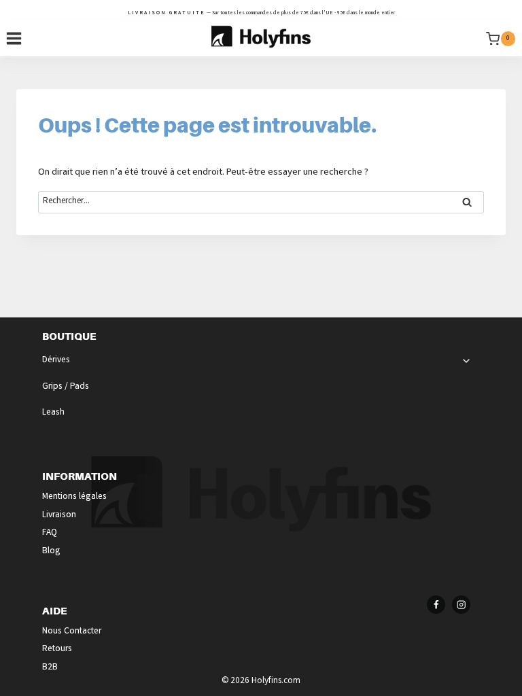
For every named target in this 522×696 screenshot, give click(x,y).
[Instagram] (461, 604)
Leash (53, 412)
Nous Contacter (71, 631)
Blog (51, 551)
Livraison (59, 515)
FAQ (49, 533)
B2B (50, 667)
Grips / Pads (65, 387)
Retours (57, 649)
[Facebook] (436, 604)
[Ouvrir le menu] (14, 39)
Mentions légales (74, 497)
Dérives (56, 360)
